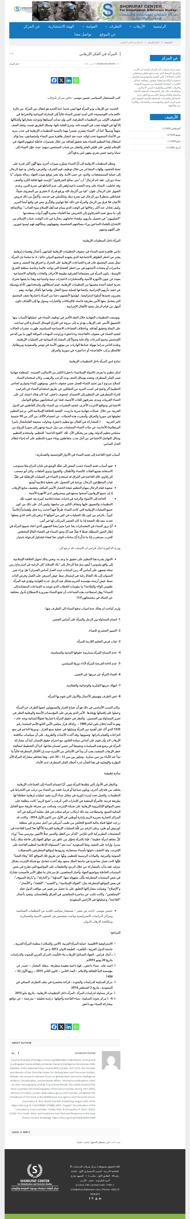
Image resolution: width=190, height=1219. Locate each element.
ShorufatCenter (106, 63)
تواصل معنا (82, 34)
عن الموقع (108, 34)
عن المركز (32, 26)
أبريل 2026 (175, 147)
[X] (61, 80)
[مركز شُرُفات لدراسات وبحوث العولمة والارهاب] (29, 9)
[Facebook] (54, 80)
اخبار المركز (14, 63)
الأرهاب (139, 26)
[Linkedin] (68, 80)
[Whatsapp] (76, 80)
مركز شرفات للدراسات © (83, 1166)
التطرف (115, 26)
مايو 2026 (176, 141)
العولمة (91, 26)
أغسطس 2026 (173, 128)
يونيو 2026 (175, 134)
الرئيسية (159, 26)
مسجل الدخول (97, 1142)
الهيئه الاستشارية (61, 26)
